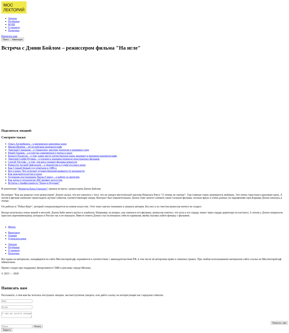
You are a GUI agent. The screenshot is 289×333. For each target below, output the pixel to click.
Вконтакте (14, 232)
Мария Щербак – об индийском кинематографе (35, 146)
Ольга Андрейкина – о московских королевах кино (37, 143)
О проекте (14, 27)
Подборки (14, 21)
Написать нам (9, 36)
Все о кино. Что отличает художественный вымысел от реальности (46, 171)
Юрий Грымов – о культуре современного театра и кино (40, 152)
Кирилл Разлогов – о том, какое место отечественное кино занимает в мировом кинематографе (62, 155)
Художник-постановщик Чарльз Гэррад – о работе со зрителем (43, 177)
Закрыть (7, 330)
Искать (37, 326)
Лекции (12, 18)
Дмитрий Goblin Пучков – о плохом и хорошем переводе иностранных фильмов (54, 158)
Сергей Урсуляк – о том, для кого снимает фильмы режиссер (42, 161)
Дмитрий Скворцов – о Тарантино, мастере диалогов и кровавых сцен (48, 149)
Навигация (17, 39)
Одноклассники (17, 238)
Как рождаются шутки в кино (25, 174)
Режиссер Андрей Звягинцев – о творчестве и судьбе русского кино (47, 164)
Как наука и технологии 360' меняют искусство (35, 180)
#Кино (12, 226)
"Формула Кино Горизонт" (32, 188)
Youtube (12, 235)
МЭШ (11, 24)
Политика (13, 30)
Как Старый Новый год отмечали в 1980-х (32, 167)
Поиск (6, 39)
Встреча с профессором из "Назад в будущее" (34, 183)
